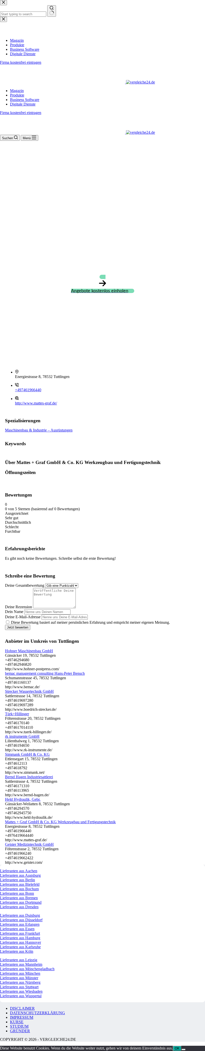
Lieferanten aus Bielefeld (20, 884)
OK (177, 1048)
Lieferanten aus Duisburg (20, 915)
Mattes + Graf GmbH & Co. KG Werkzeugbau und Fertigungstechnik (60, 822)
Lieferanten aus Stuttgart (19, 987)
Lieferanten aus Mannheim (21, 964)
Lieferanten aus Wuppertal (21, 996)
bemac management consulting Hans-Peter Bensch (45, 673)
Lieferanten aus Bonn (17, 893)
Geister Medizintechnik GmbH (29, 844)
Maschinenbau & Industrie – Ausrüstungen (38, 430)
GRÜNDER (20, 1031)
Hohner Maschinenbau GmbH (29, 651)
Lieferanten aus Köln (16, 951)
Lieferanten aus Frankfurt (20, 933)
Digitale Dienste (23, 104)
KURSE (17, 1022)
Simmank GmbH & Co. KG (27, 754)
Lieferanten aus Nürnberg (20, 982)
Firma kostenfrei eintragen (20, 112)
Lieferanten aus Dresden (19, 907)
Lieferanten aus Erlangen (20, 924)
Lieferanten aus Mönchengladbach (27, 969)
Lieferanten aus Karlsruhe (20, 947)
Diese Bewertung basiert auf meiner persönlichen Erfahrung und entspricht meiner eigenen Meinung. (90, 622)
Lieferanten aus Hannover (20, 942)
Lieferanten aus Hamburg (20, 938)
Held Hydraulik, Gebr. (22, 799)
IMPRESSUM (21, 1017)
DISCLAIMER (22, 1008)
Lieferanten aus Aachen (18, 871)
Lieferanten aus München (20, 973)
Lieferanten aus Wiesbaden (21, 991)
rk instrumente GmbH (22, 736)
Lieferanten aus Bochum (19, 889)
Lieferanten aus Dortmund (21, 902)
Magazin (17, 90)
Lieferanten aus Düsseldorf (21, 920)
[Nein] (184, 1049)
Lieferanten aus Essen (17, 929)
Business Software (24, 100)
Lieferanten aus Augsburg (20, 875)
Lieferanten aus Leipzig (18, 960)
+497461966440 (28, 390)
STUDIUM (19, 1026)
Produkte (17, 95)
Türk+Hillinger (17, 714)
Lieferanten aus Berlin (17, 880)
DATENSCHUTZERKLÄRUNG (37, 1013)
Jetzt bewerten (17, 627)
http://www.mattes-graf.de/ (36, 403)
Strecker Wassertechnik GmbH (29, 691)
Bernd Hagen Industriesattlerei (29, 777)
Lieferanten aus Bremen (19, 898)
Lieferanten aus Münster (19, 978)
